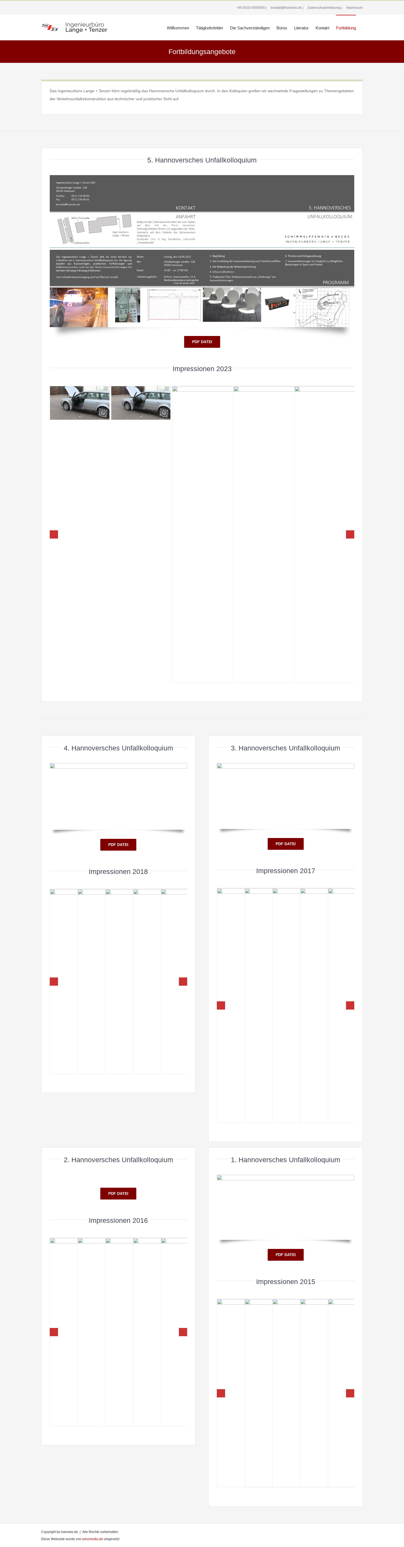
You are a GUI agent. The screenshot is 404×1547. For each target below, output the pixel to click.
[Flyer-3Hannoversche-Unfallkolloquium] (285, 765)
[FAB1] (79, 402)
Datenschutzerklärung (324, 8)
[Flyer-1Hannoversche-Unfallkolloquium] (285, 1177)
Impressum (354, 8)
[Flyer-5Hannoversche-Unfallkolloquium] (202, 177)
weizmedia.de (92, 1539)
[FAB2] (141, 402)
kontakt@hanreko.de (286, 8)
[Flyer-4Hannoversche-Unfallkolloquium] (118, 765)
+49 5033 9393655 (250, 8)
